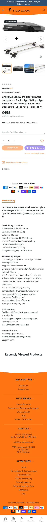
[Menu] (3, 10)
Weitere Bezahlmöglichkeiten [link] (35, 153)
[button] (41, 39)
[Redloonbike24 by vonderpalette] (19, 10)
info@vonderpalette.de (23, 442)
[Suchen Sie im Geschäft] (43, 10)
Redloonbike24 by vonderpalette (26, 502)
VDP (11, 88)
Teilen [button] (7, 169)
